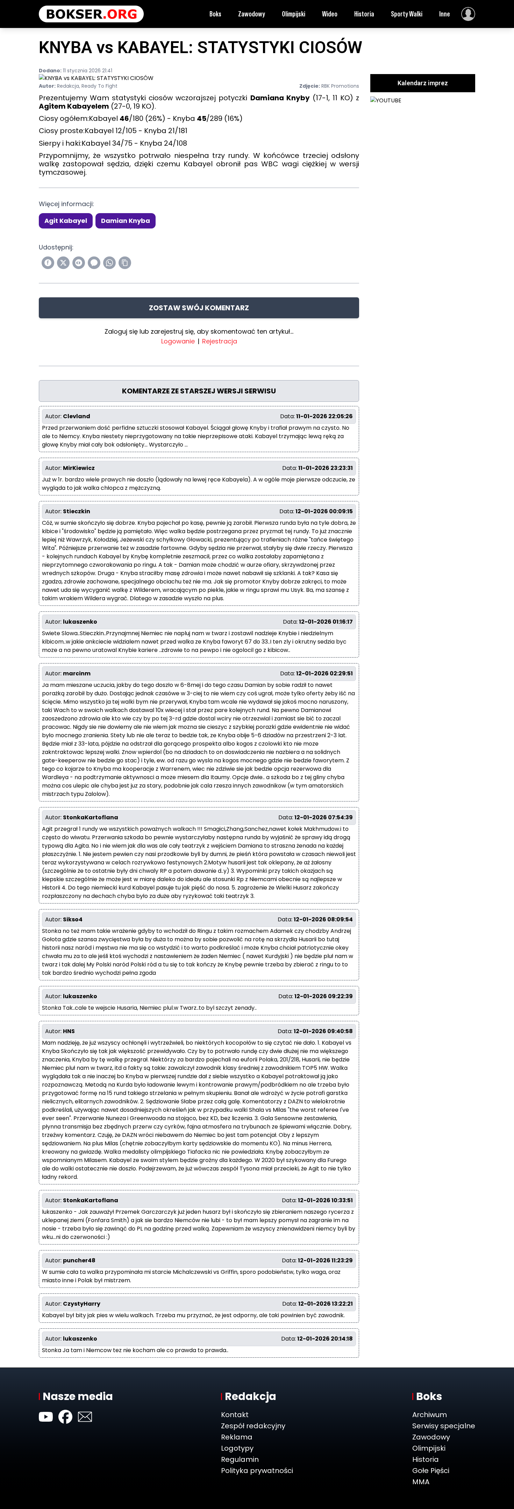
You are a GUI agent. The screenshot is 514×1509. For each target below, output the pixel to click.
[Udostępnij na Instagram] (78, 262)
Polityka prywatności (257, 1470)
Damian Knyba (125, 220)
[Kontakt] (85, 1417)
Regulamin (240, 1459)
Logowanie (178, 341)
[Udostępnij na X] (63, 262)
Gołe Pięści (430, 1470)
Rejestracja (219, 341)
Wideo (329, 14)
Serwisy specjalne (443, 1426)
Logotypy (237, 1448)
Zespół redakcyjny (253, 1426)
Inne (444, 14)
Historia (364, 14)
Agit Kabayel (65, 220)
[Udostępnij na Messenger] (94, 262)
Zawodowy (251, 14)
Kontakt (235, 1415)
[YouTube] (46, 1417)
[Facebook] (65, 1417)
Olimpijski (293, 14)
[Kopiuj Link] (125, 262)
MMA (420, 1482)
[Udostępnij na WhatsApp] (109, 262)
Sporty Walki (406, 14)
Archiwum (429, 1415)
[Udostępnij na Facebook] (48, 262)
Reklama (236, 1437)
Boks (215, 14)
